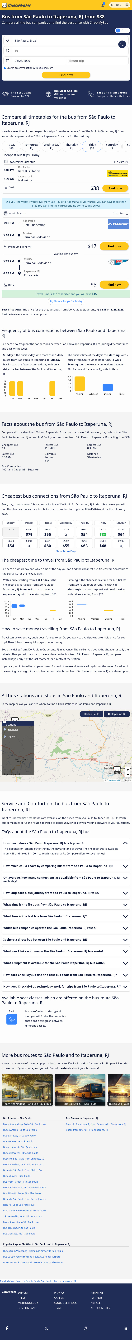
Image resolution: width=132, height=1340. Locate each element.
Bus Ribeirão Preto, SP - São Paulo (22, 1193)
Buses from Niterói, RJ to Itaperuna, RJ (87, 1129)
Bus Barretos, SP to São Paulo (19, 1135)
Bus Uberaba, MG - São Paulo (19, 1233)
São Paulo (93, 714)
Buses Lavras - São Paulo (16, 1175)
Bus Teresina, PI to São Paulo (19, 1227)
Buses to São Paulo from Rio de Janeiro (24, 1199)
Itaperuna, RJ (118, 714)
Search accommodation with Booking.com (30, 67)
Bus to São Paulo (43, 1281)
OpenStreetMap (113, 780)
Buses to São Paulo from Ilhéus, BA (22, 1170)
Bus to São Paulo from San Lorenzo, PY (24, 1210)
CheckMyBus (7, 1281)
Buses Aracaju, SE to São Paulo (20, 1129)
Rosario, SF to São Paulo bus (18, 1204)
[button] (117, 770)
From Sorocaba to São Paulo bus (21, 1222)
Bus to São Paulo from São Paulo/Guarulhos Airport (31, 1256)
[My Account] (102, 4)
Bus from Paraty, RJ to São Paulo (20, 1181)
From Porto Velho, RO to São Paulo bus (24, 1187)
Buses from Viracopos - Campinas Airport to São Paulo (33, 1250)
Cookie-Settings (65, 1303)
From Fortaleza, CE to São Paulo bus (23, 1164)
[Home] (15, 5)
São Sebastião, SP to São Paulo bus (22, 1216)
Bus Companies (28, 1308)
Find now (115, 188)
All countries (100, 1308)
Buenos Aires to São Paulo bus (20, 1147)
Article (96, 1303)
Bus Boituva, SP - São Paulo (18, 1141)
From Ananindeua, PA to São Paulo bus (24, 1124)
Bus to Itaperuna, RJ (65, 1281)
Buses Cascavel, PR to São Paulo (20, 1152)
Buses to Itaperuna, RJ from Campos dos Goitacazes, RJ (96, 1124)
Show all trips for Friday (67, 301)
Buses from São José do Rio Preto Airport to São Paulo (33, 1262)
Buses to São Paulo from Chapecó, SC (23, 1158)
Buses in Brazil (24, 1281)
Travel (58, 1308)
